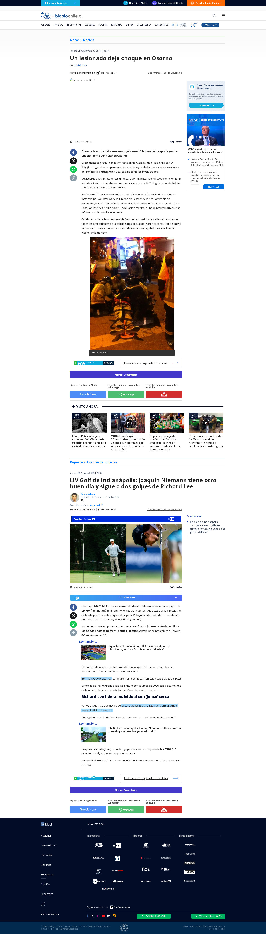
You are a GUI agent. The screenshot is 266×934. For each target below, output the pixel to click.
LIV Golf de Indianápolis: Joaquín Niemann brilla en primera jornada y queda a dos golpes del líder (145, 730)
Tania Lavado (81, 65)
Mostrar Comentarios (126, 374)
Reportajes (47, 894)
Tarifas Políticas (49, 914)
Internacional (74, 25)
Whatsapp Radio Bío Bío (210, 916)
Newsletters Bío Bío (138, 3)
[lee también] (94, 652)
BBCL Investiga (144, 25)
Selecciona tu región (56, 3)
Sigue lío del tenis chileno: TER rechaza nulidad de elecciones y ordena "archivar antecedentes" (139, 648)
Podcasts (45, 25)
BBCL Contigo (162, 25)
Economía (90, 25)
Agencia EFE (96, 505)
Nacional (58, 25)
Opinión (129, 25)
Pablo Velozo (88, 493)
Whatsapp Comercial (156, 915)
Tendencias (116, 25)
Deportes (102, 25)
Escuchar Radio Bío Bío (207, 3)
